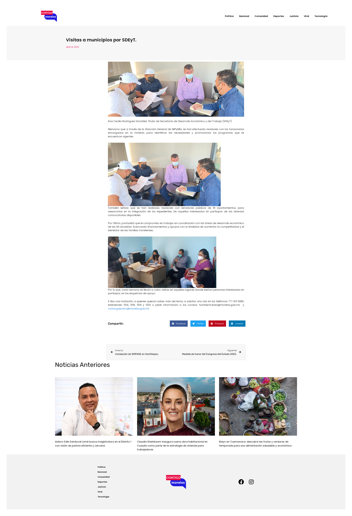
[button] (179, 323)
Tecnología (320, 16)
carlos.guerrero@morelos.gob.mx (128, 308)
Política (229, 16)
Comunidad (261, 16)
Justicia (293, 16)
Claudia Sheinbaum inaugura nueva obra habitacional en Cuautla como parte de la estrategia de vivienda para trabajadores (172, 445)
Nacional (244, 16)
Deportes (278, 16)
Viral (306, 16)
